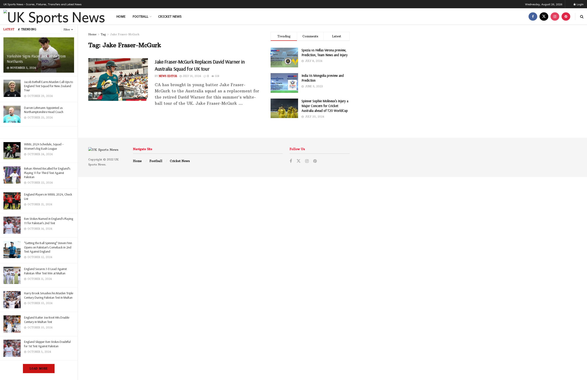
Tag (103, 34)
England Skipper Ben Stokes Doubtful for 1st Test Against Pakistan (47, 344)
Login (580, 4)
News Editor (168, 76)
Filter (67, 29)
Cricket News (170, 16)
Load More (39, 368)
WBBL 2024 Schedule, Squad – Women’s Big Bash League (44, 146)
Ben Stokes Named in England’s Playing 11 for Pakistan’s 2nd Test (48, 221)
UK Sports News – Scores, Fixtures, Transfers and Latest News (42, 4)
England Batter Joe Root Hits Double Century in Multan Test (46, 319)
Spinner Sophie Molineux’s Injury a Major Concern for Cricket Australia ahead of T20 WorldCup (325, 106)
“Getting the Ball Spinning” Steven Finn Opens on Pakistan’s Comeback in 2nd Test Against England (48, 247)
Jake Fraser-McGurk (124, 34)
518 (216, 76)
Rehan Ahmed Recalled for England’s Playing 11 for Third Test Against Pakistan (47, 172)
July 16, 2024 (191, 76)
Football (140, 16)
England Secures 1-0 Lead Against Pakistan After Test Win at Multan (45, 271)
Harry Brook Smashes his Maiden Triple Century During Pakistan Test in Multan (48, 295)
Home (120, 16)
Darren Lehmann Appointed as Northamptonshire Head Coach (43, 110)
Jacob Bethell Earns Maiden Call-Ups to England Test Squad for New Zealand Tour (48, 86)
